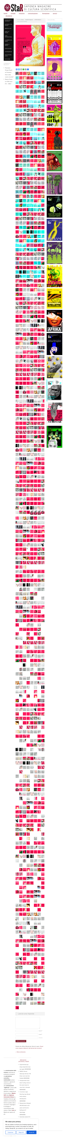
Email (40, 1034)
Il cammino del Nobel (8, 40)
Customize (10, 1132)
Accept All (31, 1132)
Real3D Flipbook (29, 19)
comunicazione (33, 13)
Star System (8, 48)
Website (40, 1037)
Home (5, 13)
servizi (55, 13)
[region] (21, 1127)
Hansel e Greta (7, 45)
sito (13, 1110)
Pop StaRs (7, 59)
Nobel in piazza (7, 32)
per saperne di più (8, 55)
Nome (40, 1031)
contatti (13, 13)
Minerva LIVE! (8, 28)
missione (22, 13)
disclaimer (9, 16)
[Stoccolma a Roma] (33, 7)
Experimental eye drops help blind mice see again (25, 1067)
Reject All (21, 1132)
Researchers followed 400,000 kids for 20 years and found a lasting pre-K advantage (25, 1107)
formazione (45, 13)
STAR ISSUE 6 (38, 19)
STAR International (8, 36)
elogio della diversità (8, 20)
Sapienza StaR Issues (8, 25)
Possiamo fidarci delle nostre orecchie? (9, 75)
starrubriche (8, 51)
